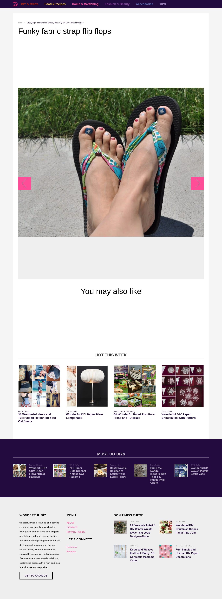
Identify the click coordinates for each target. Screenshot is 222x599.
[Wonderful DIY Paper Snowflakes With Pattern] (183, 386)
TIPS (162, 4)
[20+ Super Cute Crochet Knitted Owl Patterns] (59, 470)
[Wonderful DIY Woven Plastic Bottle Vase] (181, 470)
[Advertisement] (111, 61)
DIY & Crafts (29, 4)
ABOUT (70, 523)
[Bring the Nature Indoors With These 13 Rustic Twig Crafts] (140, 470)
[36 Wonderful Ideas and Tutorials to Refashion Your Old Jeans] (39, 386)
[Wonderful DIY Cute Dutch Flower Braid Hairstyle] (19, 470)
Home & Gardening (85, 4)
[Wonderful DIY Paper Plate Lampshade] (87, 386)
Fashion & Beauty (117, 4)
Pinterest (71, 551)
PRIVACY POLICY (76, 532)
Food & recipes (55, 4)
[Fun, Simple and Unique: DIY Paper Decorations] (165, 551)
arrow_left (26, 183)
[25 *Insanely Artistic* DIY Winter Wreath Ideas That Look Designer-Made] (120, 527)
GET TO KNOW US (36, 575)
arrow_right (195, 183)
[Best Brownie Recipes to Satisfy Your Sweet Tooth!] (100, 470)
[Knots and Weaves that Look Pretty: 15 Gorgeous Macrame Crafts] (120, 551)
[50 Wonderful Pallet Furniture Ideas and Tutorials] (135, 386)
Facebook (72, 547)
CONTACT (72, 527)
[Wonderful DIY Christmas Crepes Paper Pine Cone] (165, 527)
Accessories (144, 4)
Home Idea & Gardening (124, 412)
